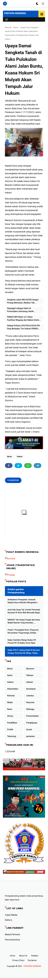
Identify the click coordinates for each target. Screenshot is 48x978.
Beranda (8, 27)
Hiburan (29, 675)
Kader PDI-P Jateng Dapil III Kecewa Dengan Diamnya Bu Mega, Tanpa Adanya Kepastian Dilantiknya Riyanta (24, 652)
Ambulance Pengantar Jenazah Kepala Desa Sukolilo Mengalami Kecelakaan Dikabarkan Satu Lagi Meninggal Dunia (22, 601)
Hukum (19, 457)
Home (12, 955)
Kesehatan (31, 689)
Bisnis (15, 27)
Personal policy (12, 939)
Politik (10, 729)
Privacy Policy (18, 960)
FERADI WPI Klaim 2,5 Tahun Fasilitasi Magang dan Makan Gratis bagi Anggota (23, 318)
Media (10, 702)
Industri (29, 682)
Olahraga (30, 709)
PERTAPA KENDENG (15, 13)
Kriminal (11, 695)
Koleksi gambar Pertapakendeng (16, 591)
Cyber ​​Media (11, 915)
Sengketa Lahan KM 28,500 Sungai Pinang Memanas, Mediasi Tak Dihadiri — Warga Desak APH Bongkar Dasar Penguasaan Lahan (24, 301)
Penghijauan (31, 723)
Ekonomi (30, 668)
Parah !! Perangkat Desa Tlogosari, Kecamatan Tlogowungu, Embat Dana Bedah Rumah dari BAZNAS (23, 631)
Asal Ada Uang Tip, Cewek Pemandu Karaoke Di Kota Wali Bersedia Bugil (24, 611)
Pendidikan (12, 723)
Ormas (10, 716)
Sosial (29, 729)
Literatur (30, 695)
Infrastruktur (12, 689)
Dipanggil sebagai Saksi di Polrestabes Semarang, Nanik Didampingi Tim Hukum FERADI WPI (23, 310)
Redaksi (34, 955)
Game (9, 675)
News (9, 709)
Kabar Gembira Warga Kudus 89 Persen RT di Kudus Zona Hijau (22, 641)
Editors (8, 920)
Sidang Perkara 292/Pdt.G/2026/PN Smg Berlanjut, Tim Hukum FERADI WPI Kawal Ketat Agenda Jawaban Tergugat (23, 327)
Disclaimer (32, 960)
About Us (23, 955)
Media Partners (12, 934)
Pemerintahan (32, 716)
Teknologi (11, 736)
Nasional (30, 702)
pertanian (30, 736)
